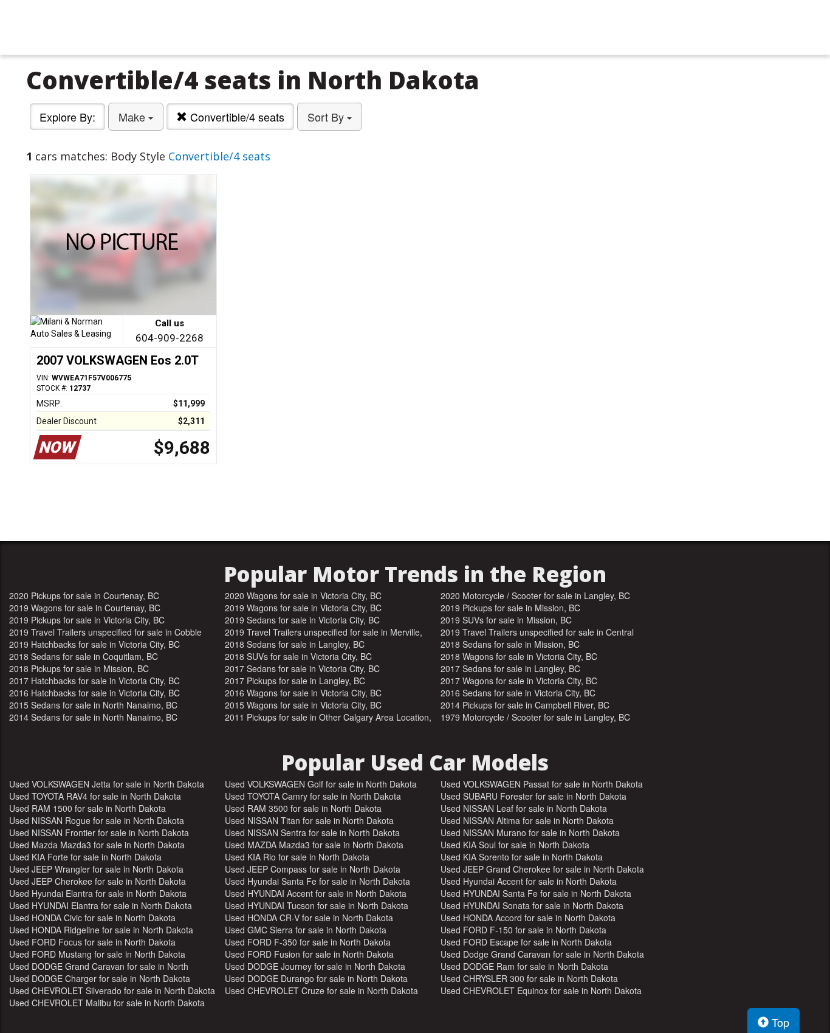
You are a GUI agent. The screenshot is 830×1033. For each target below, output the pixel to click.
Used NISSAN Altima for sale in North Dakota (527, 820)
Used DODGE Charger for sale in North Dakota (99, 978)
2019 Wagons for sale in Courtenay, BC (84, 608)
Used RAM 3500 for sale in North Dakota (303, 808)
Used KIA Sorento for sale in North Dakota (522, 857)
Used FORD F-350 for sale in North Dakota (308, 942)
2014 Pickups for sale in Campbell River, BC (525, 705)
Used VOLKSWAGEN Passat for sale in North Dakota (542, 784)
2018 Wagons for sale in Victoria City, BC (519, 656)
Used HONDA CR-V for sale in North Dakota (309, 917)
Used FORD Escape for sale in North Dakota (526, 942)
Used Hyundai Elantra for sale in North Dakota (98, 893)
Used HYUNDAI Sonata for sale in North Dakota (532, 905)
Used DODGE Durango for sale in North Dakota (316, 978)
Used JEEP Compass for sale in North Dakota (312, 869)
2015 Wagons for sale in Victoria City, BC (303, 705)
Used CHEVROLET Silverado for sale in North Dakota (112, 990)
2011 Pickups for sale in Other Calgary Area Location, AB (328, 717)
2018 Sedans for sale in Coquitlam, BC (83, 656)
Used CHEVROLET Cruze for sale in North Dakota (321, 990)
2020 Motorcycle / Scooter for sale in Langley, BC (535, 595)
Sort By (327, 117)
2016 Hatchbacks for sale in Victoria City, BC (94, 693)
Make (133, 117)
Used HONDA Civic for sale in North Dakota (92, 917)
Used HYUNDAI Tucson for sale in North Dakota (316, 905)
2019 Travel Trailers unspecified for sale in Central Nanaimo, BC (537, 632)
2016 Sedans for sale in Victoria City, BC (518, 693)
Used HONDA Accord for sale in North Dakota (528, 917)
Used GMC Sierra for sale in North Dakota (305, 930)
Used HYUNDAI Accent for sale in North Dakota (315, 893)
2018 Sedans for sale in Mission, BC (510, 644)
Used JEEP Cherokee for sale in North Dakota (97, 881)
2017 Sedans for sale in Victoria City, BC (302, 668)
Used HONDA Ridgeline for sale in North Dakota (101, 930)
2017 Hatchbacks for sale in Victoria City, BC (94, 680)
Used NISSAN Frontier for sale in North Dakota (99, 832)
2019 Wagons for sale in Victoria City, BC (303, 608)
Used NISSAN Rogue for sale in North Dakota (96, 820)
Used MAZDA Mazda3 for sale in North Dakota (314, 845)
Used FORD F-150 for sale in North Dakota (523, 930)
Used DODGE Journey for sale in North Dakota (315, 966)
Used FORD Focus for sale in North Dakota (92, 942)
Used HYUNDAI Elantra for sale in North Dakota (100, 905)
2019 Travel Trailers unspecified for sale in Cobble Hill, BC (105, 632)
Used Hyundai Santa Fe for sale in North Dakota (317, 881)
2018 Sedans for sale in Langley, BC (295, 644)
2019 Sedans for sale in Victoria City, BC (302, 620)
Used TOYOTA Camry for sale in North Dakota (313, 796)
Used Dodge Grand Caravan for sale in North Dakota (542, 954)
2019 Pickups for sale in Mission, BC (510, 608)
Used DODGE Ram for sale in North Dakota (524, 966)
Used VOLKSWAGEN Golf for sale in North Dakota (321, 784)
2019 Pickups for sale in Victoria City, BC (87, 620)
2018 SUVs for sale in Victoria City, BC (298, 656)
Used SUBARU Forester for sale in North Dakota (533, 796)
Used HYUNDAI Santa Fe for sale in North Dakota (536, 893)
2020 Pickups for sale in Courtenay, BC (84, 595)
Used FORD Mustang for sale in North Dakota (97, 954)
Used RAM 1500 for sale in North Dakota (87, 808)
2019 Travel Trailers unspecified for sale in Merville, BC (323, 632)
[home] (415, 27)
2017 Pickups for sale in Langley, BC (295, 680)
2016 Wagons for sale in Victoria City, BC (303, 693)
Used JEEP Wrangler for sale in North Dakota (96, 869)
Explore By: (67, 117)
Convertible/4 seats (235, 117)
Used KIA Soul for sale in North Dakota (515, 845)
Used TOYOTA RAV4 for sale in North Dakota (95, 796)
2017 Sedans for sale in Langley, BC (510, 668)
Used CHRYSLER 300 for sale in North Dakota (529, 978)
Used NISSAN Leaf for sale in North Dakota (524, 808)
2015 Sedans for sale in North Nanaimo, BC (93, 705)
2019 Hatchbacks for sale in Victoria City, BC (94, 644)
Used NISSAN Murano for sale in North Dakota (530, 832)
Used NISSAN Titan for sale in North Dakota (309, 820)
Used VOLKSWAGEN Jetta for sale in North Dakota (106, 784)
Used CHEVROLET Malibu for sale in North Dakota (107, 1003)
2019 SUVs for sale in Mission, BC (506, 620)
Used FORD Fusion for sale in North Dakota (309, 954)
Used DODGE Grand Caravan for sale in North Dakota (98, 966)
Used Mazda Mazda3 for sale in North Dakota (97, 845)
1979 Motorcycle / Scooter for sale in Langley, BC (535, 717)
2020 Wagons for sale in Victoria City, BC (303, 595)
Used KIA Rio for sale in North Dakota (297, 857)
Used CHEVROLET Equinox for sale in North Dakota (541, 990)
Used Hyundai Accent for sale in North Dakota (529, 881)
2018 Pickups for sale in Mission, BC (79, 668)
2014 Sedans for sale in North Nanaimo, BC (93, 717)
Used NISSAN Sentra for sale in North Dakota (312, 832)
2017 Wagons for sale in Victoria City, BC (519, 680)
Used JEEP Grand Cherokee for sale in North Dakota (542, 869)
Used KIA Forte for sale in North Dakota (85, 857)
